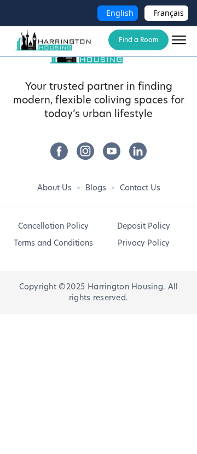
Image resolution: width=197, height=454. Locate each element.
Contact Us (140, 187)
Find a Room (138, 39)
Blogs (95, 187)
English (120, 13)
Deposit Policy (143, 225)
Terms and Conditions (53, 242)
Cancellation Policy (53, 225)
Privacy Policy (144, 242)
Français (168, 13)
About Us (54, 187)
